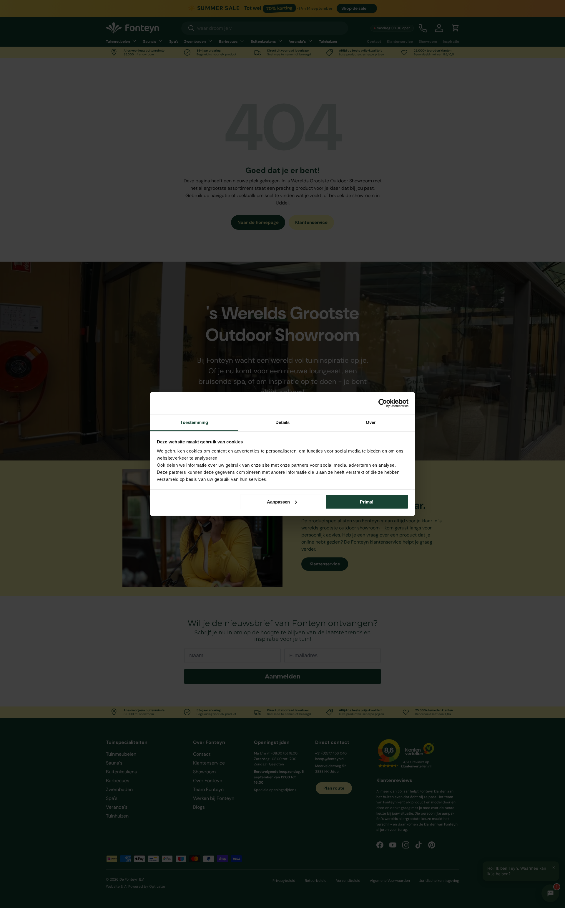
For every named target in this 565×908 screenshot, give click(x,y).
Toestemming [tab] (194, 422)
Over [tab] (371, 422)
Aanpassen (278, 501)
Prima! (366, 501)
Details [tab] (282, 422)
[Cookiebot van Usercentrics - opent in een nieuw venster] (382, 403)
